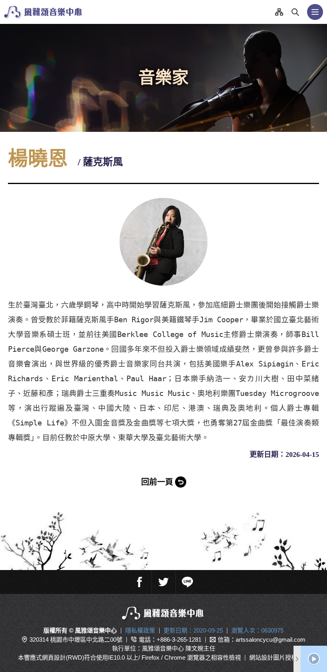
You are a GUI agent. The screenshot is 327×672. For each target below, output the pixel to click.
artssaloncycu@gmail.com (270, 639)
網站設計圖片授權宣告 (279, 657)
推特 (163, 582)
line (187, 582)
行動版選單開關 (315, 12)
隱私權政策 (140, 630)
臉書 (140, 582)
